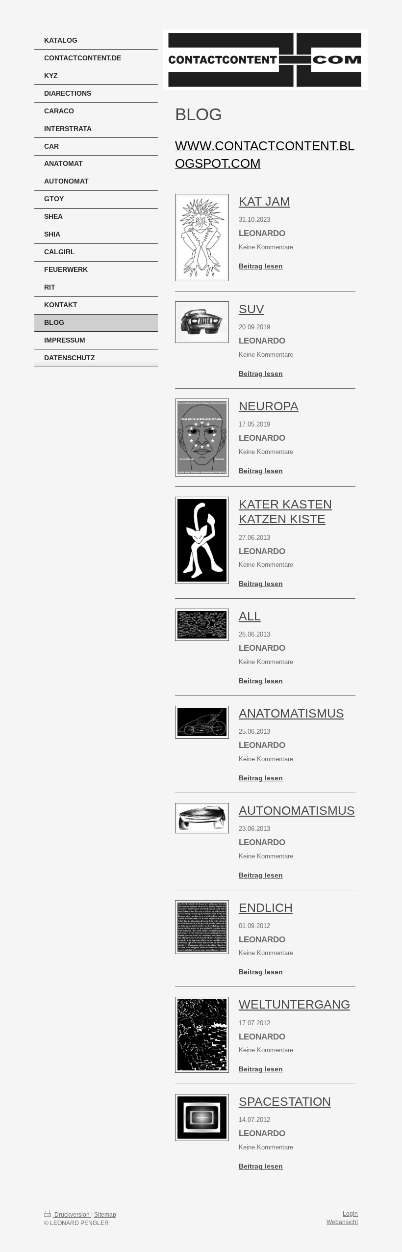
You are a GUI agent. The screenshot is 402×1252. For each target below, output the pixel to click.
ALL (250, 616)
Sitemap (105, 1214)
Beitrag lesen (261, 266)
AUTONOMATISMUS (297, 810)
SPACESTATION (285, 1101)
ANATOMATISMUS (291, 713)
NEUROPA (269, 406)
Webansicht (342, 1222)
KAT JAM (264, 201)
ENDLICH (266, 907)
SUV (251, 309)
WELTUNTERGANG (294, 1004)
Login (350, 1213)
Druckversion (72, 1214)
